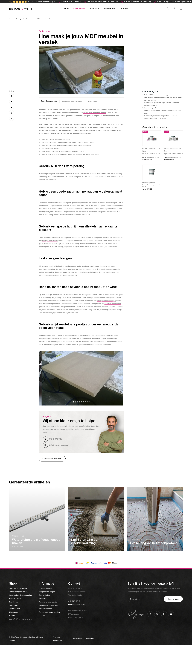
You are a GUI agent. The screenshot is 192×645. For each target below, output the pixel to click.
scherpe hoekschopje (106, 301)
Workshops (109, 8)
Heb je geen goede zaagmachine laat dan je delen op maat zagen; (163, 99)
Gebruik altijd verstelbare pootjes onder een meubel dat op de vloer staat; (160, 117)
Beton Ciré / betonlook (18, 588)
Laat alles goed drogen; (153, 108)
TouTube (171, 614)
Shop (66, 8)
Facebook (150, 614)
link (49, 101)
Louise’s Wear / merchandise (20, 619)
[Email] (11, 118)
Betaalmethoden (45, 609)
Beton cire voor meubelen (94, 113)
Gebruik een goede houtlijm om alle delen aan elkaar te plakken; (161, 104)
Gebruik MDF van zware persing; (156, 95)
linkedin (164, 614)
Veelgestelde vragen (47, 592)
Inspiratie (95, 8)
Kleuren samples (15, 598)
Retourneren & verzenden (49, 612)
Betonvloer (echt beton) (18, 592)
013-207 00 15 (55, 439)
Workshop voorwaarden (48, 605)
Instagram (157, 614)
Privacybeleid (77, 639)
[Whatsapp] (11, 112)
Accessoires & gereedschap (20, 595)
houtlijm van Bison (49, 241)
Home (11, 19)
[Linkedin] (11, 107)
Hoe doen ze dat (45, 588)
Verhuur (12, 615)
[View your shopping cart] (180, 8)
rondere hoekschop (112, 304)
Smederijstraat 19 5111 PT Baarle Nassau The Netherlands (77, 591)
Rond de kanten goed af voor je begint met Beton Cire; (162, 112)
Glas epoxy (13, 612)
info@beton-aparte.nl (59, 445)
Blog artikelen (44, 595)
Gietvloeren (13, 602)
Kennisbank (79, 8)
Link (37, 519)
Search (167, 8)
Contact (124, 8)
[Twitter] (11, 101)
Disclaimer (90, 639)
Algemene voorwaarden (48, 602)
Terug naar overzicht (53, 458)
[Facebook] (11, 95)
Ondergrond (20, 19)
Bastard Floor (14, 609)
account (174, 8)
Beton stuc (13, 605)
